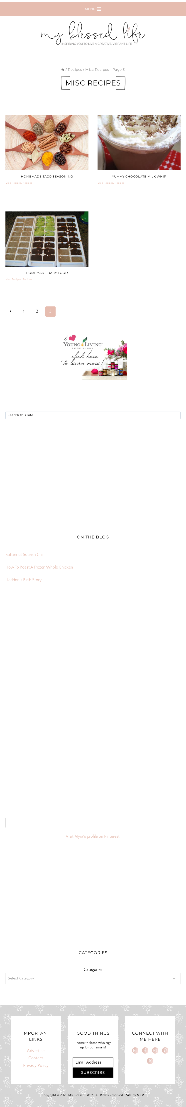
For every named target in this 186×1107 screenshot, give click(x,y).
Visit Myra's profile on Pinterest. (93, 836)
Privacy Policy (36, 1065)
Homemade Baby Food (47, 273)
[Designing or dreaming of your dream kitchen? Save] (34, 628)
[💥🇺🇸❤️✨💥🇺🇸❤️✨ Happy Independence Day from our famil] (152, 695)
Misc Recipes (13, 183)
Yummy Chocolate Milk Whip (139, 176)
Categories (93, 969)
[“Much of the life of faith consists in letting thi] (93, 695)
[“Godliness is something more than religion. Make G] (152, 662)
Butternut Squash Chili (24, 554)
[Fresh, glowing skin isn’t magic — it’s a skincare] (93, 628)
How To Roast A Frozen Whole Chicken (39, 567)
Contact (35, 1058)
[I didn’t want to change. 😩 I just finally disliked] (34, 662)
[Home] (62, 69)
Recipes (27, 183)
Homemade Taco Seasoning (47, 176)
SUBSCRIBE (93, 1072)
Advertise (36, 1051)
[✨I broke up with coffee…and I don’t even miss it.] (152, 628)
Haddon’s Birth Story (23, 580)
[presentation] (46, 142)
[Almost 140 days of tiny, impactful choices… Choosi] (93, 662)
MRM (140, 1095)
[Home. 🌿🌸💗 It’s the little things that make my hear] (34, 695)
